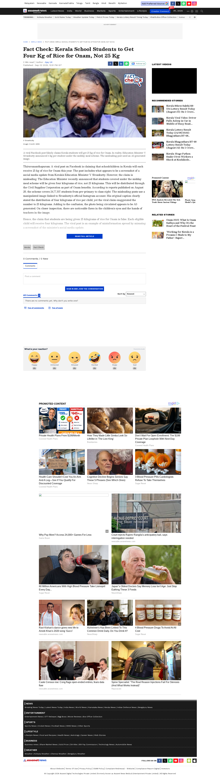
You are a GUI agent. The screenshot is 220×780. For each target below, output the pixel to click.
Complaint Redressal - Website (120, 769)
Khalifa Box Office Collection (163, 17)
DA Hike (73, 744)
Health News (63, 735)
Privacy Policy (85, 769)
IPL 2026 (178, 11)
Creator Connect (160, 11)
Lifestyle (142, 11)
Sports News (30, 726)
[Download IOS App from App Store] (194, 761)
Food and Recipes (48, 735)
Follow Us (140, 64)
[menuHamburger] (196, 11)
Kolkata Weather (44, 17)
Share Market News (48, 744)
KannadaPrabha (66, 3)
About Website (57, 769)
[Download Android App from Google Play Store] (189, 761)
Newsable (41, 3)
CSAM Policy (98, 769)
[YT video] (189, 3)
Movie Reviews (74, 717)
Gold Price (64, 744)
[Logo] (36, 11)
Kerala (27, 247)
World (78, 11)
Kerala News (110, 707)
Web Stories (100, 735)
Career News (87, 735)
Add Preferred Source (153, 3)
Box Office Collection (92, 717)
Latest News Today (54, 707)
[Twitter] (178, 3)
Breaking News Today (34, 707)
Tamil (87, 3)
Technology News (106, 744)
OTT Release (50, 717)
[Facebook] (172, 3)
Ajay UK (49, 62)
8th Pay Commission (88, 744)
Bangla (96, 3)
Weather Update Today (83, 17)
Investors (165, 769)
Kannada (53, 3)
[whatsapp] (183, 3)
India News (69, 707)
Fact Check (39, 247)
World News (81, 707)
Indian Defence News (126, 707)
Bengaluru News (145, 707)
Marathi (112, 3)
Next (194, 17)
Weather (28, 754)
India (69, 11)
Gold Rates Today (63, 17)
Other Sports (84, 726)
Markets (101, 11)
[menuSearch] (202, 11)
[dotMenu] (188, 11)
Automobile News (124, 744)
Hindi (103, 3)
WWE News (71, 726)
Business (89, 11)
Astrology (75, 735)
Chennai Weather (58, 754)
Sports (112, 11)
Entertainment (126, 11)
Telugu (79, 3)
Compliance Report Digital (148, 769)
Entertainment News (34, 717)
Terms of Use (72, 769)
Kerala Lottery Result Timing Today (132, 17)
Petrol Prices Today (105, 17)
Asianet (34, 760)
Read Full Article (84, 236)
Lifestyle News (31, 735)
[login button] (193, 11)
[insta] (194, 3)
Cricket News (44, 726)
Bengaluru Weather (76, 754)
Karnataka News (95, 707)
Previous (190, 17)
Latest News (57, 11)
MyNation (122, 3)
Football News (58, 726)
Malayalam (29, 3)
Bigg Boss (62, 717)
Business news (31, 744)
